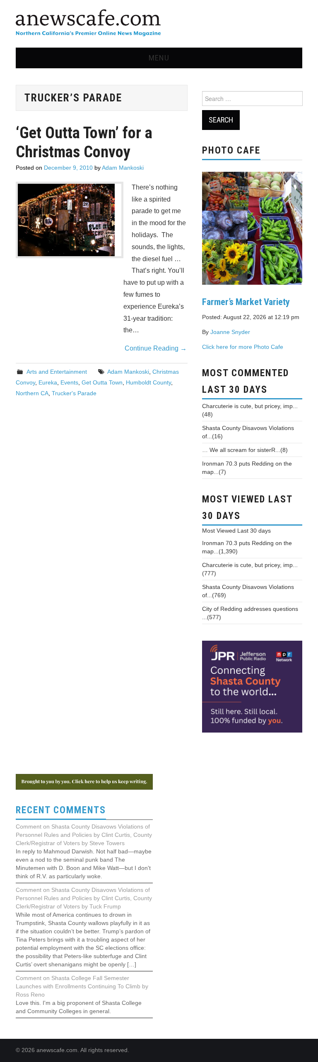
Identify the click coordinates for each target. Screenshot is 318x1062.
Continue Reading (156, 348)
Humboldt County (148, 382)
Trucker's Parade (74, 393)
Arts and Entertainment (56, 371)
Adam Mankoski (123, 167)
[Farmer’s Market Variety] (252, 227)
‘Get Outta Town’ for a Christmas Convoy (84, 142)
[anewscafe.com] (88, 23)
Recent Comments (61, 810)
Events (69, 382)
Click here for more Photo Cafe (242, 347)
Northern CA (32, 393)
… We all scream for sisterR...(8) (245, 450)
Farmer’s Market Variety (246, 301)
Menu (159, 57)
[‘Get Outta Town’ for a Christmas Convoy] (69, 220)
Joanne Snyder (230, 332)
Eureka (48, 382)
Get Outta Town (102, 382)
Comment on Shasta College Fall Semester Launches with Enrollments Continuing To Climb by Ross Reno (82, 986)
